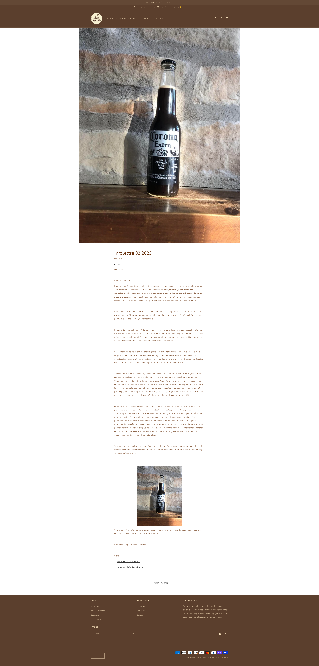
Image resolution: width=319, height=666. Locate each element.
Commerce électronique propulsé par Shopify (214, 657)
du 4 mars (128, 561)
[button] (120, 18)
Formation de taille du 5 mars (130, 567)
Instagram (141, 606)
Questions (95, 615)
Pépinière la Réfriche (194, 657)
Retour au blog (161, 582)
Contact (140, 615)
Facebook (141, 611)
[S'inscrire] (133, 634)
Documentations (97, 619)
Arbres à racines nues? (100, 611)
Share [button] (119, 264)
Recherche (95, 606)
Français (97, 656)
